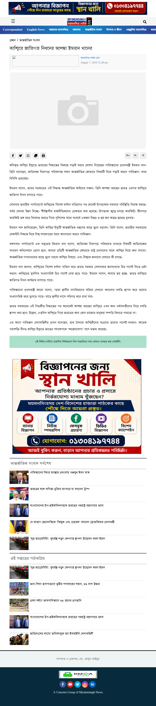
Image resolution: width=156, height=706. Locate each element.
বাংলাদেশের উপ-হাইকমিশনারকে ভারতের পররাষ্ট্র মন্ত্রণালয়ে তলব (66, 505)
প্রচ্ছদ (13, 40)
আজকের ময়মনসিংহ (58, 30)
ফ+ (128, 155)
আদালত (76, 30)
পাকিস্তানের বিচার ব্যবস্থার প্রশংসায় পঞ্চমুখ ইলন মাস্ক (59, 472)
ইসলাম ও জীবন (114, 30)
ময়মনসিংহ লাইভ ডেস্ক (90, 57)
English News (36, 30)
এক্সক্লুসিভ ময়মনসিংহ (136, 30)
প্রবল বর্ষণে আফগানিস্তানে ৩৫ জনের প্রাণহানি (55, 600)
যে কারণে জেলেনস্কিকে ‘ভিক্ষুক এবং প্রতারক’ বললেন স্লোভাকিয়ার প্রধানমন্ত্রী (72, 522)
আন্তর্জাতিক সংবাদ (93, 30)
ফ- (135, 155)
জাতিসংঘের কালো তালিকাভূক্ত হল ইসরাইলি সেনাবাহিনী (61, 634)
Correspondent (12, 30)
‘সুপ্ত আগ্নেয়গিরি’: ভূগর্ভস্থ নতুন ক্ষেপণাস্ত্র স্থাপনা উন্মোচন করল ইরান (67, 539)
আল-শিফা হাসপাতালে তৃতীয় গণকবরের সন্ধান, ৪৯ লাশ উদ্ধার (65, 584)
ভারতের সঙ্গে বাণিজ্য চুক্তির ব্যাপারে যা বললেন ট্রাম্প (59, 489)
